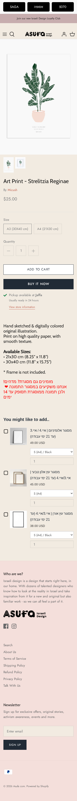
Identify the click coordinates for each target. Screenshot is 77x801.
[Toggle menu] (4, 34)
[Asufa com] (38, 34)
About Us (9, 652)
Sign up (15, 745)
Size (6, 220)
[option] (38, 97)
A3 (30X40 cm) (17, 229)
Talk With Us (11, 685)
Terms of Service (14, 658)
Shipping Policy (14, 665)
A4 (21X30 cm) (47, 229)
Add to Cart (38, 269)
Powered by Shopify (38, 786)
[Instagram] (14, 626)
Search (8, 645)
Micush (12, 190)
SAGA (14, 6)
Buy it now (38, 284)
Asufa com (19, 786)
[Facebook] (5, 626)
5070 (62, 6)
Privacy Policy (12, 679)
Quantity (9, 241)
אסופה (38, 6)
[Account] (63, 34)
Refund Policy (12, 672)
